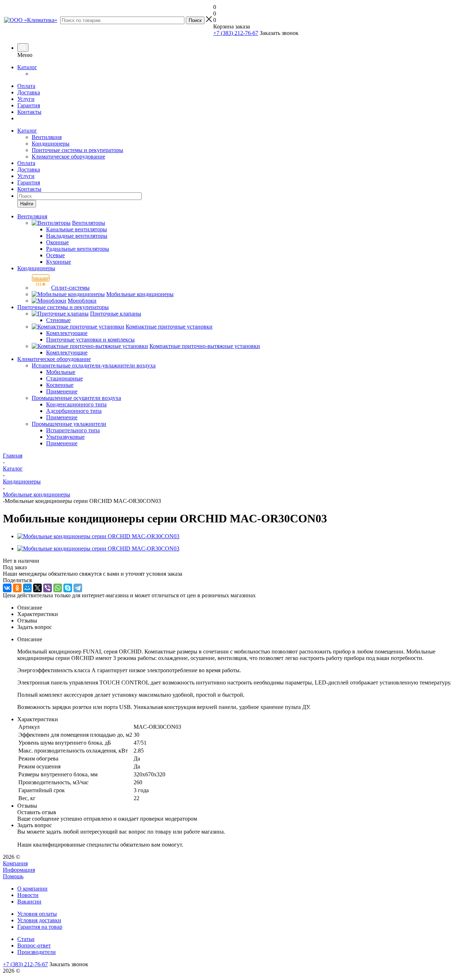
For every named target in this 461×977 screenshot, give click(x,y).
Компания (15, 863)
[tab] (237, 608)
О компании (32, 888)
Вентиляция (47, 137)
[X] (37, 588)
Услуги (26, 99)
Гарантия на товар (39, 927)
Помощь (13, 876)
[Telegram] (77, 588)
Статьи (26, 939)
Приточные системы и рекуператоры (77, 150)
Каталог (27, 67)
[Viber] (47, 588)
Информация (19, 870)
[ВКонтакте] (7, 588)
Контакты (29, 112)
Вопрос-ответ (34, 945)
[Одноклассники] (17, 588)
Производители (36, 952)
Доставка (28, 92)
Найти (26, 203)
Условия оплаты (37, 914)
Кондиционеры (51, 143)
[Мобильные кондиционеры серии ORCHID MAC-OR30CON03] (98, 536)
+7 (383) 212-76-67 (235, 33)
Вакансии (29, 901)
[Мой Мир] (27, 588)
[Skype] (67, 588)
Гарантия (28, 105)
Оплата (26, 86)
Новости (28, 895)
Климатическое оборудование (68, 156)
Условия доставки (39, 920)
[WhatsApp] (57, 588)
